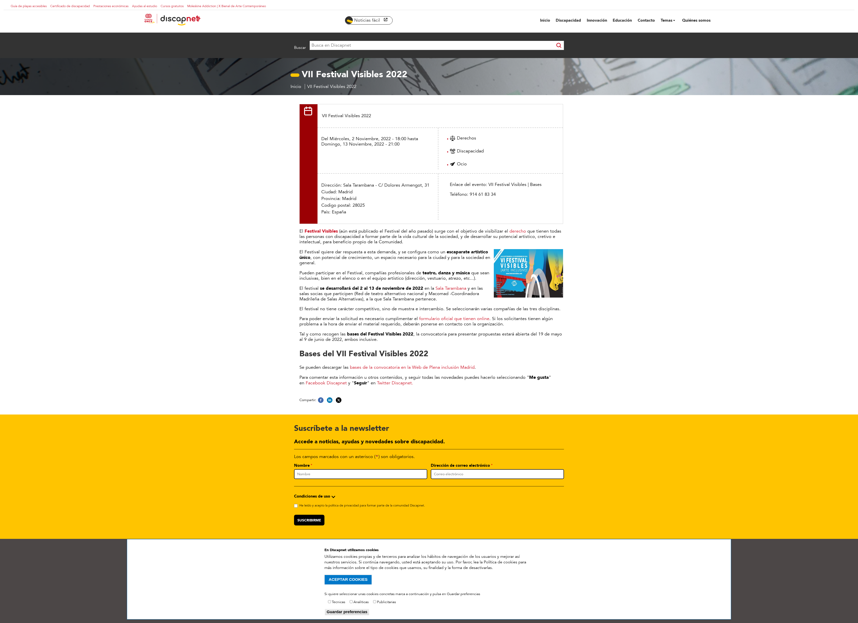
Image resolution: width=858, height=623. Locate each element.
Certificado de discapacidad (70, 6)
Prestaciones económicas (110, 6)
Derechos (466, 138)
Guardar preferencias (347, 612)
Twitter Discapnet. (395, 383)
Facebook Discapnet (326, 383)
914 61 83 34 (483, 194)
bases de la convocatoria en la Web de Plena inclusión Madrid (412, 367)
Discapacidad (470, 151)
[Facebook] (321, 400)
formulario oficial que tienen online (454, 318)
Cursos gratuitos (172, 6)
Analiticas (361, 602)
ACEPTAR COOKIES (348, 579)
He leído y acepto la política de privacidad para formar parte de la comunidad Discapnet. (362, 505)
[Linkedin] (329, 400)
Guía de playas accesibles (29, 6)
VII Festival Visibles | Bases (515, 184)
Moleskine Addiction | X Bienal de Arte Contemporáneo (226, 6)
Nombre (302, 465)
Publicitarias (386, 602)
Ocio (462, 164)
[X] (338, 400)
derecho (517, 231)
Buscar (300, 47)
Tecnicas (338, 602)
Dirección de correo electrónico (460, 465)
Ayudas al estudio (144, 6)
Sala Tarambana (450, 288)
